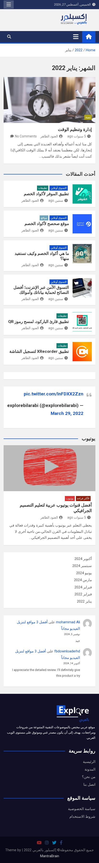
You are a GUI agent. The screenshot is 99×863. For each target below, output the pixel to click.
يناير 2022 (84, 601)
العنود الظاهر (49, 136)
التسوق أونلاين (59, 188)
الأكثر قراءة (83, 498)
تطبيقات (42, 188)
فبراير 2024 (83, 587)
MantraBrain (49, 856)
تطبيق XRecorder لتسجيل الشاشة (39, 351)
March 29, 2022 (67, 413)
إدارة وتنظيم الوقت (75, 129)
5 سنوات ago (76, 136)
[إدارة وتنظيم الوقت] (49, 100)
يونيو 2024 (84, 573)
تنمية (88, 117)
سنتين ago (55, 200)
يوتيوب (70, 498)
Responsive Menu (9, 4)
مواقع (44, 217)
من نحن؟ (88, 777)
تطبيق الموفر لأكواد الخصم (46, 193)
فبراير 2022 (83, 594)
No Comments (26, 136)
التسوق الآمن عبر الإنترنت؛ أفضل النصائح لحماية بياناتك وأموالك (41, 290)
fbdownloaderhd (67, 651)
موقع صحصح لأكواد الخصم (47, 223)
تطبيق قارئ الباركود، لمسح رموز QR (38, 321)
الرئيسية (89, 762)
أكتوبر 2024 (83, 559)
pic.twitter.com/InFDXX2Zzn (53, 394)
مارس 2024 (83, 580)
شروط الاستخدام (82, 816)
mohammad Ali (68, 622)
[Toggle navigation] (75, 36)
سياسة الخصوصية (81, 809)
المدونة (90, 769)
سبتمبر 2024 (82, 566)
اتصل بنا (89, 784)
